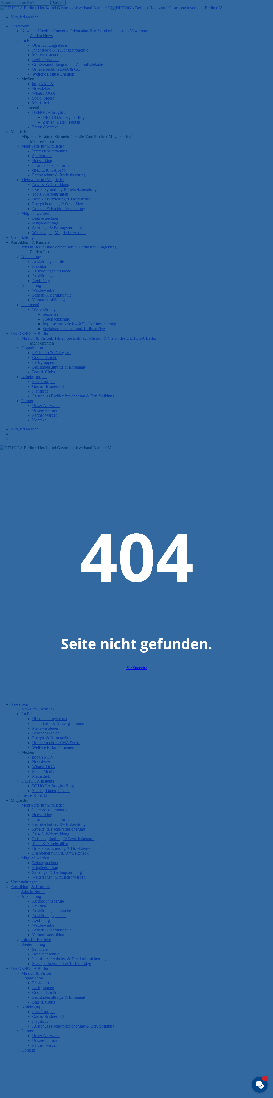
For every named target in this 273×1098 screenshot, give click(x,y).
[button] (260, 1085)
